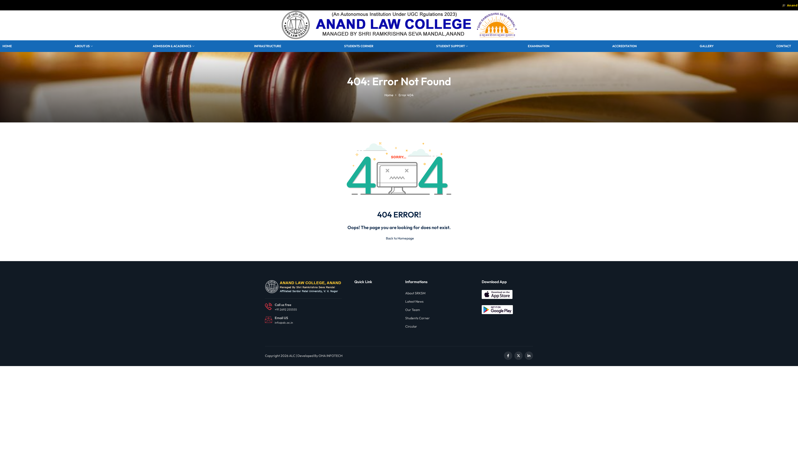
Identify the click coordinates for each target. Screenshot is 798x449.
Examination (538, 46)
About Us (82, 46)
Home (7, 46)
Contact (783, 46)
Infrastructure (267, 46)
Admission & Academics (172, 46)
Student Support (450, 46)
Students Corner (358, 46)
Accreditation (624, 46)
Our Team (412, 310)
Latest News (414, 301)
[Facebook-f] (508, 356)
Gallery (707, 46)
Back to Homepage (400, 238)
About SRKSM (415, 293)
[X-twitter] (518, 356)
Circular (411, 326)
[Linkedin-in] (529, 356)
